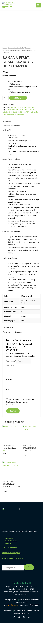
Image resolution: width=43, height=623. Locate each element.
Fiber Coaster (19, 114)
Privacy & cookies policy (11, 553)
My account (9, 538)
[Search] (29, 567)
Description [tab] (7, 121)
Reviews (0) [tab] (7, 130)
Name (9, 379)
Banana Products (17, 107)
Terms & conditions (9, 547)
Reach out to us (11, 540)
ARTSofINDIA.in (12, 605)
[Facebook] (14, 617)
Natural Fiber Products (16, 48)
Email (9, 389)
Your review (11, 365)
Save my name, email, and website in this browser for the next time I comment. (21, 402)
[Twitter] (19, 617)
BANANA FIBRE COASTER (27, 110)
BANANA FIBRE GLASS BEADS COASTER (16, 112)
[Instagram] (24, 617)
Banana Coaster (12, 110)
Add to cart (18, 98)
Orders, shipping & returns (12, 558)
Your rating (11, 361)
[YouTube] (28, 617)
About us (8, 543)
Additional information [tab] (11, 125)
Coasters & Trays (29, 107)
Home (5, 48)
